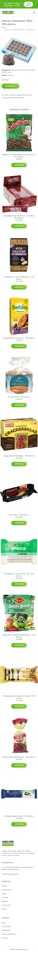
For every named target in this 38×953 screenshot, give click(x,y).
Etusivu (4, 27)
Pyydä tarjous (28, 4)
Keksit (4, 72)
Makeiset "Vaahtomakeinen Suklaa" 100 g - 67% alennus (19, 155)
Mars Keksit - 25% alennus (19, 515)
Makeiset (14, 70)
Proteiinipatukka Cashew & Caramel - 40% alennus (19, 697)
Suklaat (32, 70)
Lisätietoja (10, 86)
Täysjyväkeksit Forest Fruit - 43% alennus (19, 338)
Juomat (4, 886)
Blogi (3, 923)
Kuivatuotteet (23, 70)
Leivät (9, 72)
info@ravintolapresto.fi (10, 874)
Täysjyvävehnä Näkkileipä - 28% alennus (19, 456)
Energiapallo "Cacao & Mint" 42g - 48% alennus (19, 575)
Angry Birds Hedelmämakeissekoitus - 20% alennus (19, 636)
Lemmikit (5, 897)
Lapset (4, 894)
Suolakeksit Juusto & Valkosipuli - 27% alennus (19, 278)
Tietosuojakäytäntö (9, 934)
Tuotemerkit (6, 905)
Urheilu (4, 909)
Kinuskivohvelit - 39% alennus (19, 397)
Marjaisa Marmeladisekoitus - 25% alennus (19, 757)
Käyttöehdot (6, 930)
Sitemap (5, 938)
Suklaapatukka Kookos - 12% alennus (19, 816)
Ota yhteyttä (6, 926)
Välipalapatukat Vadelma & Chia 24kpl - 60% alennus (19, 217)
